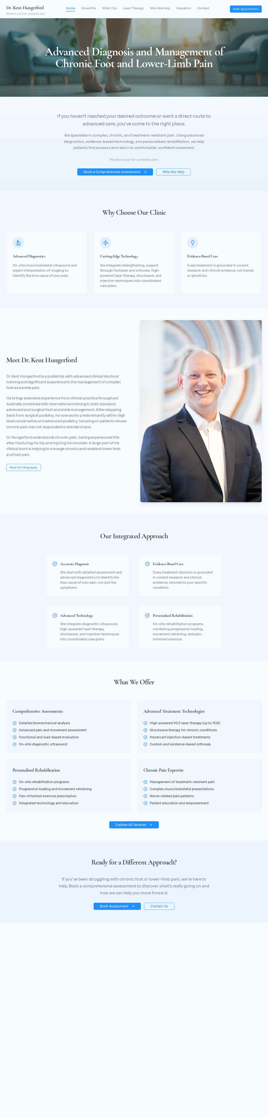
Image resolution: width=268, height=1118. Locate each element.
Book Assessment (114, 906)
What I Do (109, 8)
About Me (88, 8)
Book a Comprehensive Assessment (112, 171)
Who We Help (160, 8)
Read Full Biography (23, 467)
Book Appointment (246, 9)
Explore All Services (131, 824)
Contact (203, 8)
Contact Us (159, 906)
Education (184, 8)
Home (70, 8)
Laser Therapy (133, 8)
